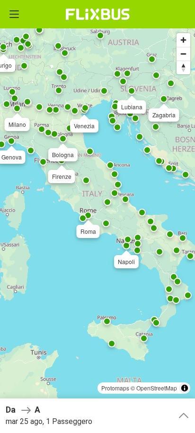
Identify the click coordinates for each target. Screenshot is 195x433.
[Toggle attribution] (184, 388)
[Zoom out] (183, 54)
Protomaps (115, 388)
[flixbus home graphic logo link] (98, 14)
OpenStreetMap (156, 388)
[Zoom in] (183, 40)
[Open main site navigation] (14, 14)
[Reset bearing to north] (183, 67)
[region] (97, 216)
